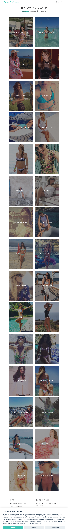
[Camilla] (47, 191)
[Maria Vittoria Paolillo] (21, 412)
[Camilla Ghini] (47, 64)
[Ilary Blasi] (21, 159)
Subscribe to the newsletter (18, 504)
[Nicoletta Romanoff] (47, 381)
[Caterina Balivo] (47, 222)
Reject (34, 527)
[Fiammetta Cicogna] (47, 254)
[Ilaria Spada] (47, 317)
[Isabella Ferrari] (21, 349)
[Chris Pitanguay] (21, 254)
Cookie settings (55, 527)
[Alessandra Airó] (21, 191)
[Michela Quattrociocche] (21, 32)
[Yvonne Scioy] (21, 476)
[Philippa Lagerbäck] (47, 412)
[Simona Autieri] (47, 127)
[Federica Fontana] (21, 317)
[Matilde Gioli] (47, 96)
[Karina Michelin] (47, 349)
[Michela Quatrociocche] (47, 32)
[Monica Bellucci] (21, 381)
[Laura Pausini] (47, 159)
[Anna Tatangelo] (21, 96)
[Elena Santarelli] (21, 286)
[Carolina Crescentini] (21, 222)
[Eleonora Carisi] (47, 286)
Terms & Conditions (16, 507)
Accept (13, 527)
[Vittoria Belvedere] (47, 476)
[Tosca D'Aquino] (47, 444)
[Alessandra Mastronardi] (21, 127)
